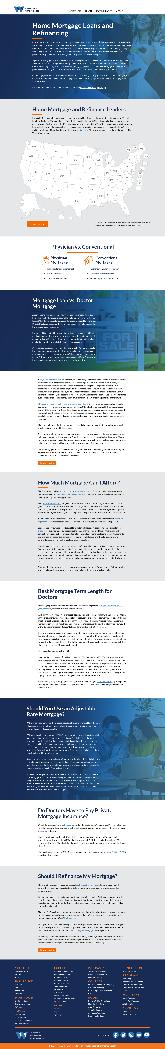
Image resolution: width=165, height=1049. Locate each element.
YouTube (146, 1033)
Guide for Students (95, 1010)
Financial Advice (60, 977)
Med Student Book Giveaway (133, 982)
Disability (18, 985)
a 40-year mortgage (106, 681)
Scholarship (126, 979)
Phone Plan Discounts (130, 1001)
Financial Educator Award (132, 985)
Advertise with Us (129, 1014)
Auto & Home (20, 991)
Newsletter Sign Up (22, 971)
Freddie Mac (94, 915)
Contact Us (126, 1011)
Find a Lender (47, 462)
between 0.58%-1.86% (114, 852)
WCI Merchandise (22, 1023)
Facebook (115, 1033)
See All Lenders (37, 224)
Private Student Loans (62, 974)
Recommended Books (96, 1016)
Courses (95, 981)
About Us (130, 1007)
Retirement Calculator (23, 1020)
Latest (56, 1009)
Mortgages (24, 997)
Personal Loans (20, 1017)
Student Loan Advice (61, 980)
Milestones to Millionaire (97, 974)
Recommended (104, 11)
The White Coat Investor (97, 971)
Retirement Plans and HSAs (64, 998)
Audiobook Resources (96, 1013)
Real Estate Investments (63, 983)
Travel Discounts (128, 998)
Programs (131, 975)
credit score (43, 531)
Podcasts (96, 968)
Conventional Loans (22, 1004)
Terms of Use (35, 1032)
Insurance (24, 981)
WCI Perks (131, 994)
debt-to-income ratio (52, 503)
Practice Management (62, 995)
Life (16, 988)
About (119, 11)
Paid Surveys (20, 1014)
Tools (20, 1010)
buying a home (79, 66)
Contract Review (60, 986)
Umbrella (18, 994)
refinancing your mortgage (81, 930)
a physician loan (68, 825)
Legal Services (59, 992)
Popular (57, 1012)
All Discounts (127, 1004)
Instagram (131, 1033)
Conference (132, 968)
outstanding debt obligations (68, 494)
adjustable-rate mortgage (45, 735)
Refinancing (19, 1007)
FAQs (17, 977)
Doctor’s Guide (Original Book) (99, 1001)
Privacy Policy (35, 1035)
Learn (88, 11)
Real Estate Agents (61, 1001)
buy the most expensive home (114, 552)
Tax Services (58, 989)
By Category (58, 1015)
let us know (83, 130)
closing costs (71, 918)
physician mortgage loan (50, 379)
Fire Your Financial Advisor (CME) (101, 985)
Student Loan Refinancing (63, 971)
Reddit (138, 1033)
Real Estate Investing (96, 988)
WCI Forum (19, 974)
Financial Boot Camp (96, 977)
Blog (58, 1005)
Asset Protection (94, 1007)
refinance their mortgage (88, 885)
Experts (61, 968)
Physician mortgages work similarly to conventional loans (63, 404)
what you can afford (83, 491)
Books (93, 997)
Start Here (75, 11)
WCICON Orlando (129, 971)
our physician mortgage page (93, 87)
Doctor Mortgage (21, 1001)
